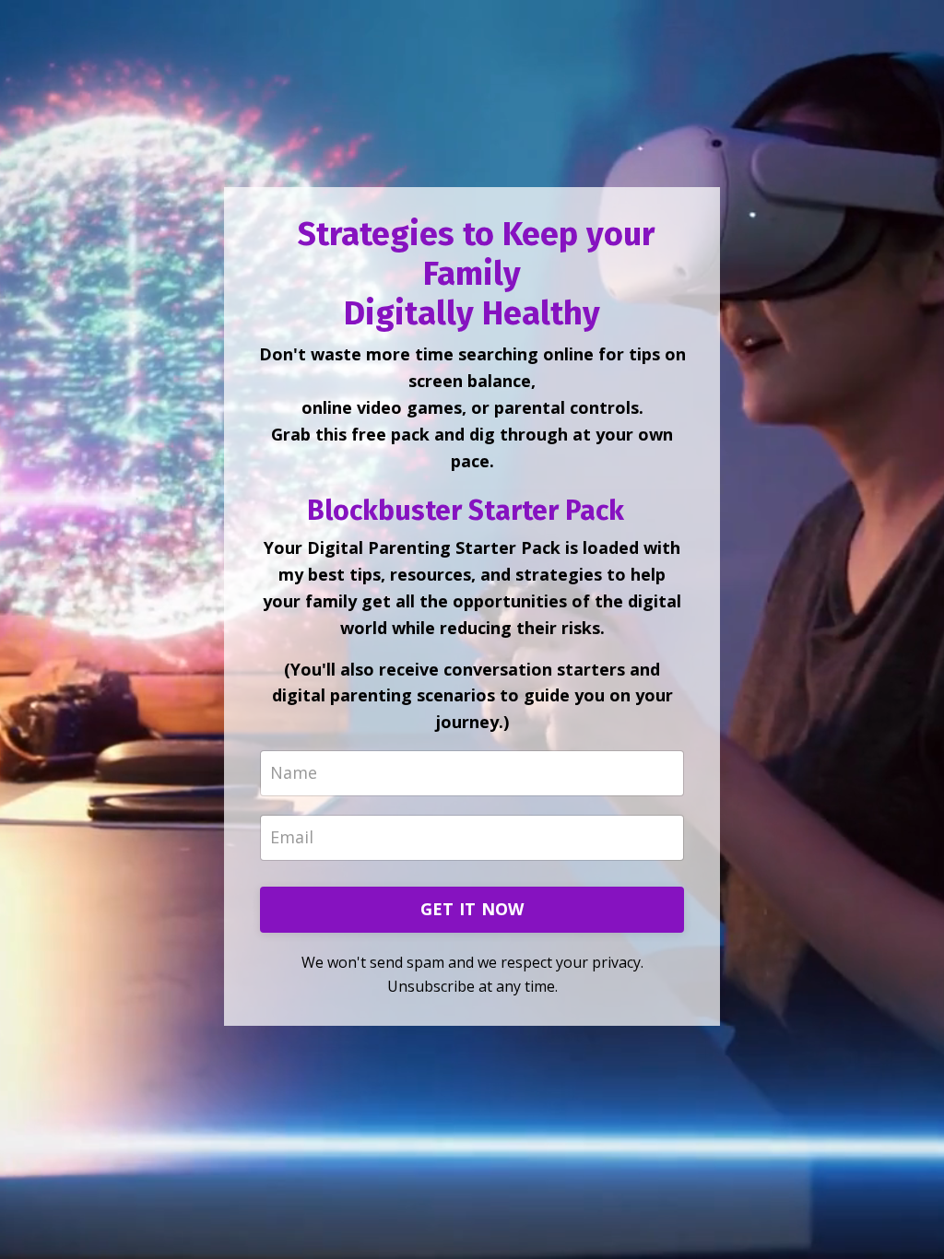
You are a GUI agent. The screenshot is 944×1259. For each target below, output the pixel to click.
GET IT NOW (472, 909)
